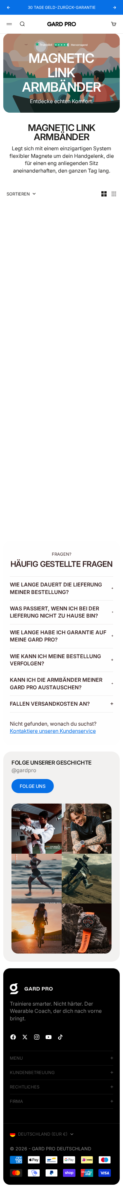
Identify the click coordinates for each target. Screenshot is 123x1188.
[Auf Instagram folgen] (36, 1037)
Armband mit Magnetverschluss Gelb (89, 383)
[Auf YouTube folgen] (48, 1037)
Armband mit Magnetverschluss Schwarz (31, 272)
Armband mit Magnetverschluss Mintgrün (31, 494)
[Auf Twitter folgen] (25, 1037)
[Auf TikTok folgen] (60, 1037)
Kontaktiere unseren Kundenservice (53, 731)
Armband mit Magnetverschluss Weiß (89, 272)
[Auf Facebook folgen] (13, 1037)
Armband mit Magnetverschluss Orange (31, 383)
